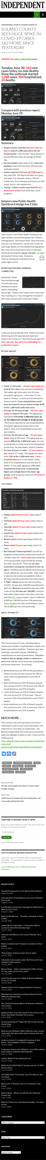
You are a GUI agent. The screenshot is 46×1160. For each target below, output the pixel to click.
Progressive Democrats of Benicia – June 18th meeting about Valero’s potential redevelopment (22, 1050)
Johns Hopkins (10, 603)
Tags (3, 1131)
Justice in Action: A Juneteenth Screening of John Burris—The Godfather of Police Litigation (20, 1041)
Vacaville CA (8, 772)
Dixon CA (6, 766)
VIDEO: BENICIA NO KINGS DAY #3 (15, 1058)
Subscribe (6, 837)
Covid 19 (17, 25)
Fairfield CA (18, 766)
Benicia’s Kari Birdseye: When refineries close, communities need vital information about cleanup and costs (23, 1032)
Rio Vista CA (30, 766)
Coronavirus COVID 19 (23, 763)
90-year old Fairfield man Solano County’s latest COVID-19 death (20, 786)
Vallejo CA (21, 772)
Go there (41, 253)
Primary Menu (43, 15)
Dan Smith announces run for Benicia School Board (21, 891)
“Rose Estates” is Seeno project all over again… (19, 953)
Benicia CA (7, 763)
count (37, 763)
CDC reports (16, 597)
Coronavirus (7, 25)
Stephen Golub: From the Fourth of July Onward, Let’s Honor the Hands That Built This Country (22, 1013)
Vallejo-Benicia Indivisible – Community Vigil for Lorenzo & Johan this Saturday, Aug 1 (20, 926)
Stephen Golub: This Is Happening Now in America (21, 987)
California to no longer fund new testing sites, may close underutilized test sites (21, 798)
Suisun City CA (26, 769)
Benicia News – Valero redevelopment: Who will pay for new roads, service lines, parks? (22, 970)
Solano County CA (29, 25)
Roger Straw (17, 52)
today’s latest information (25, 59)
